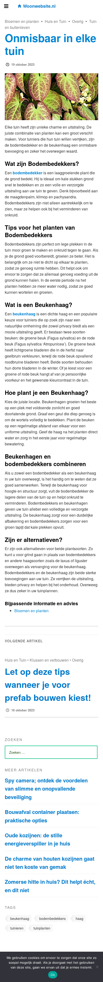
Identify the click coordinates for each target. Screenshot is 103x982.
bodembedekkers (52, 918)
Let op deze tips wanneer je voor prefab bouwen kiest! (48, 684)
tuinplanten (42, 928)
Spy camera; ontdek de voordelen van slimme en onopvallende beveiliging (46, 788)
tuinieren (16, 928)
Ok (53, 975)
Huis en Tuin (55, 21)
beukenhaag (24, 314)
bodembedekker (27, 173)
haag (79, 918)
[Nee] (97, 966)
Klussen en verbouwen (49, 660)
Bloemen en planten (22, 21)
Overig (77, 21)
